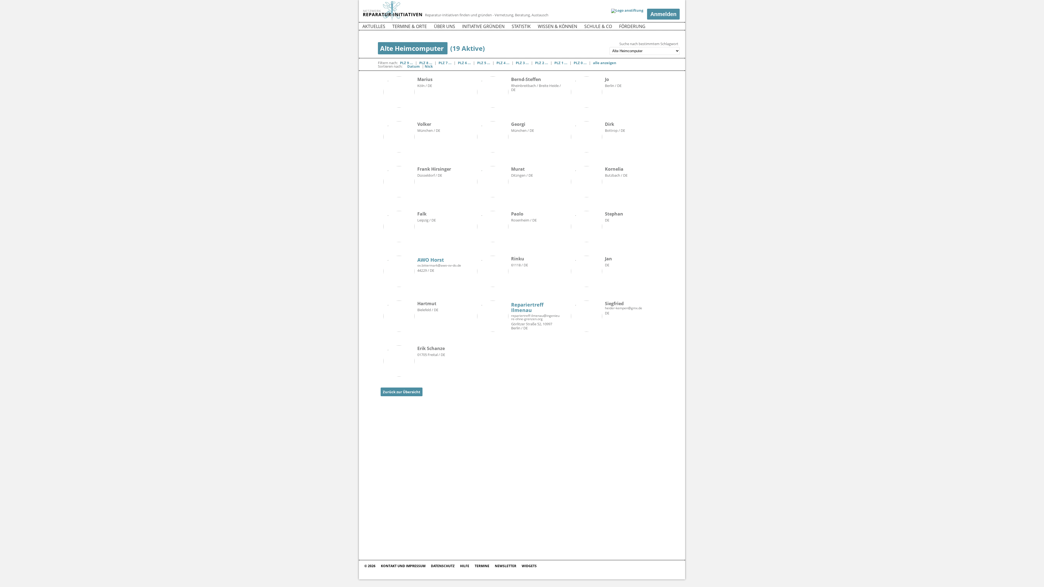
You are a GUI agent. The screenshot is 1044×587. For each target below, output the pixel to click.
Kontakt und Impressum (403, 566)
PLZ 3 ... (522, 62)
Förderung (632, 26)
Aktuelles (373, 26)
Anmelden (663, 14)
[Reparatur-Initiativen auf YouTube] (675, 27)
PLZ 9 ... (406, 62)
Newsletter (505, 566)
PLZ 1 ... (560, 62)
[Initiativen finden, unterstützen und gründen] (392, 20)
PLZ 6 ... (464, 62)
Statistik (521, 26)
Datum (413, 66)
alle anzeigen (604, 62)
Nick (429, 66)
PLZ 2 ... (541, 62)
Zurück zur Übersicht (401, 391)
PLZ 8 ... (425, 62)
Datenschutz (443, 566)
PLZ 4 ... (502, 62)
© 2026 (369, 566)
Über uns (444, 26)
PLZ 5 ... (483, 62)
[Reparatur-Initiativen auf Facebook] (666, 27)
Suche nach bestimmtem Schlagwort (648, 44)
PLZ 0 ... (580, 62)
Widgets (529, 566)
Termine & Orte (409, 26)
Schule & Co (598, 26)
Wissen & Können (557, 26)
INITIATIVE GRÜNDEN (483, 26)
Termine (482, 566)
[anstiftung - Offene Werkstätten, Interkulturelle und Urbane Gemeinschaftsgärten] (627, 11)
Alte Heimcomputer (412, 48)
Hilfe (464, 566)
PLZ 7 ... (445, 62)
